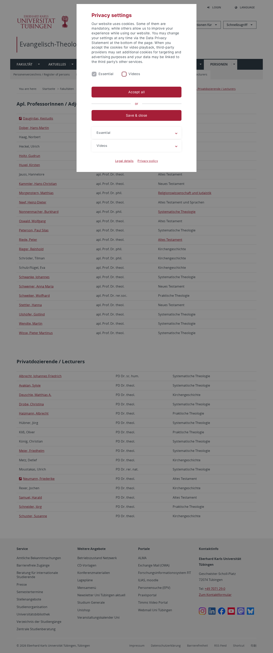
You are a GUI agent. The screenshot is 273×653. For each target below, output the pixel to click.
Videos (134, 74)
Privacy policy (147, 161)
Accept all (136, 92)
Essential (106, 74)
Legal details (124, 161)
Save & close (136, 115)
